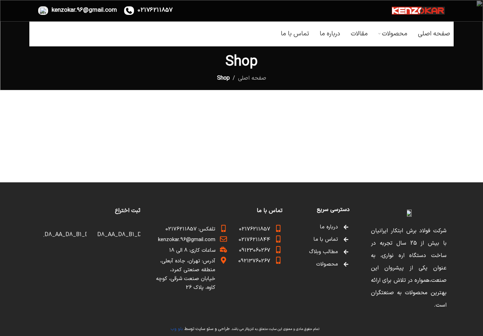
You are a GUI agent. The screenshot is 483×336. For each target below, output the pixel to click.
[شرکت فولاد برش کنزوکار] (408, 213)
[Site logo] (418, 10)
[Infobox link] (148, 10)
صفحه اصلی (252, 78)
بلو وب (177, 329)
